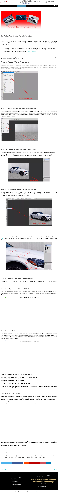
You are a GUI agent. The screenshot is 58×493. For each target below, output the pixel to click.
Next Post (55, 469)
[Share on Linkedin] (48, 463)
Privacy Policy (40, 491)
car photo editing (25, 456)
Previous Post (3, 469)
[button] (7, 5)
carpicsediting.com (26, 491)
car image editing (31, 51)
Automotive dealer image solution (9, 38)
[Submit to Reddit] (26, 463)
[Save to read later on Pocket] (43, 463)
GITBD (35, 491)
